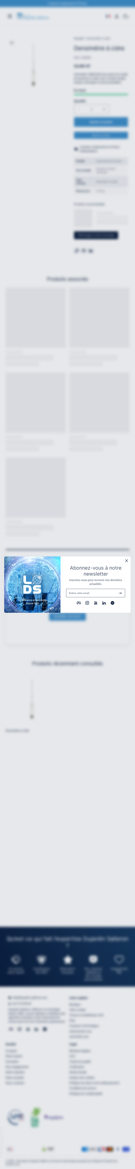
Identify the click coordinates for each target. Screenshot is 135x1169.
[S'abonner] (120, 593)
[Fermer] (126, 560)
